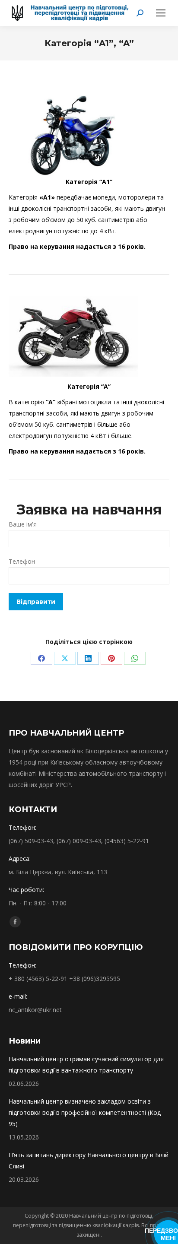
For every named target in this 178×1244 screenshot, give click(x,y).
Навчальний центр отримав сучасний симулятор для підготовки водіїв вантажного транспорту (86, 1064)
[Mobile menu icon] (160, 13)
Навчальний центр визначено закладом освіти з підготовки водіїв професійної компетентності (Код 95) (85, 1112)
